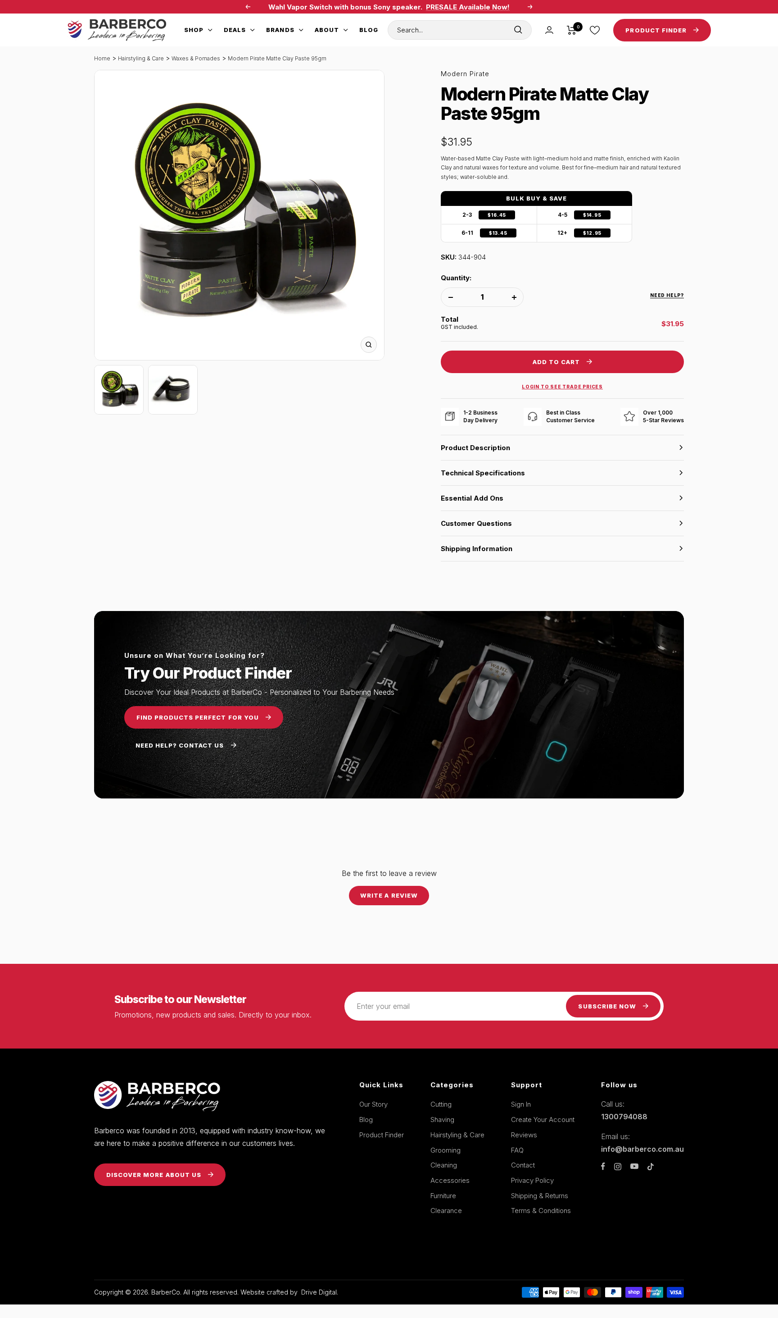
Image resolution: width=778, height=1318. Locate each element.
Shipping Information (476, 548)
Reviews (524, 1135)
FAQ (517, 1150)
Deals (235, 29)
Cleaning (443, 1165)
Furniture (443, 1195)
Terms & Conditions (541, 1210)
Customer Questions (476, 523)
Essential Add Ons (472, 498)
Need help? (667, 295)
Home (102, 58)
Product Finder (381, 1135)
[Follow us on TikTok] (650, 1166)
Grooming (445, 1150)
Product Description (475, 447)
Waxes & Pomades (196, 58)
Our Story (373, 1104)
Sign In (521, 1104)
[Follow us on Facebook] (603, 1166)
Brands (280, 29)
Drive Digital (319, 1292)
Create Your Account (542, 1119)
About (327, 29)
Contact (523, 1165)
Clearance (446, 1210)
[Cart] (571, 30)
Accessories (450, 1180)
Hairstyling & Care (141, 58)
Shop (194, 29)
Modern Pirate (465, 73)
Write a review (389, 895)
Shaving (442, 1119)
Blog (368, 29)
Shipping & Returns (539, 1195)
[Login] (549, 30)
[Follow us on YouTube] (634, 1166)
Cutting (441, 1104)
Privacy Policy (532, 1180)
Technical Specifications (483, 473)
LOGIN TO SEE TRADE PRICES (562, 386)
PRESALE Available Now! (468, 7)
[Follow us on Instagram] (617, 1166)
